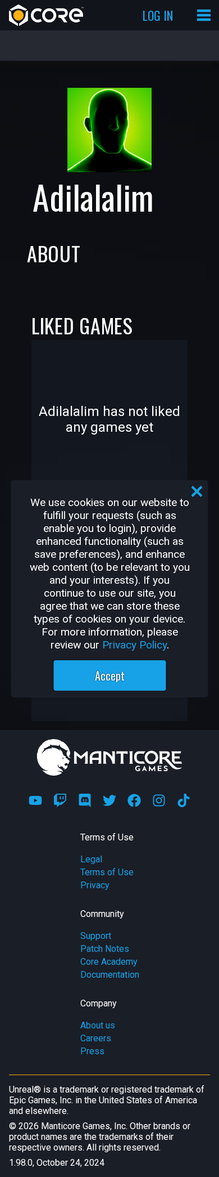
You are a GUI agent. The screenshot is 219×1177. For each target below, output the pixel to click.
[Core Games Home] (46, 15)
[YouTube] (35, 800)
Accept (110, 675)
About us (97, 1025)
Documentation (109, 974)
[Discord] (85, 800)
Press (92, 1051)
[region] (109, 589)
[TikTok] (183, 800)
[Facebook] (134, 800)
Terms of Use (107, 872)
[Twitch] (60, 800)
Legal (91, 859)
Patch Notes (104, 948)
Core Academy (109, 961)
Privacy (95, 885)
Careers (95, 1038)
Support (95, 935)
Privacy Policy (134, 644)
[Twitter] (109, 800)
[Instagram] (159, 800)
